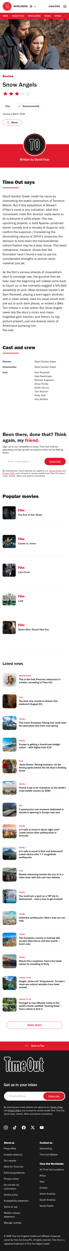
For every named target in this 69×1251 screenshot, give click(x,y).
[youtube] (42, 1127)
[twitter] (33, 1127)
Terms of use (10, 1207)
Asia (42, 1182)
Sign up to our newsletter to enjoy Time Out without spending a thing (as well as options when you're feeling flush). (33, 450)
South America (47, 1200)
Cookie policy (11, 1195)
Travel (47, 16)
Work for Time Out (13, 1167)
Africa (43, 1176)
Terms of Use (55, 471)
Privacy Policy (9, 474)
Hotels (58, 16)
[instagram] (6, 1127)
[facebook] (24, 1127)
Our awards (10, 1161)
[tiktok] (15, 1127)
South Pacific (47, 1206)
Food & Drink (34, 16)
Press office (10, 1149)
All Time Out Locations (52, 1170)
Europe (43, 1188)
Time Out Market (49, 1155)
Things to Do (18, 16)
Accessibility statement (16, 1201)
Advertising (46, 1149)
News (5, 16)
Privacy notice (11, 1179)
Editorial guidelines (14, 1173)
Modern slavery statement (12, 1215)
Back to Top (37, 1046)
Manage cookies (12, 1223)
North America (47, 1194)
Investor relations (13, 1155)
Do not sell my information (11, 1187)
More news (34, 1025)
